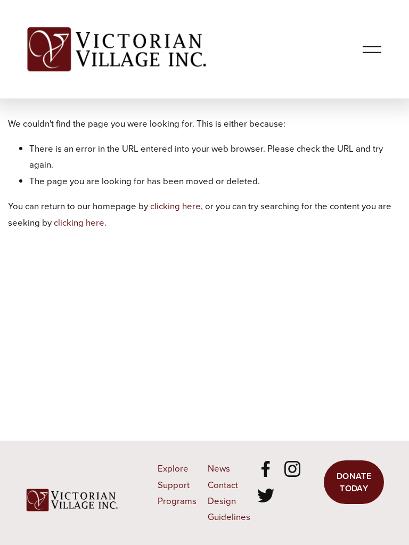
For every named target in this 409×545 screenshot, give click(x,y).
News (219, 468)
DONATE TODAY (354, 482)
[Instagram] (292, 468)
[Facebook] (265, 468)
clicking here (175, 206)
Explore (173, 468)
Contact (223, 484)
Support (174, 484)
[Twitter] (265, 495)
